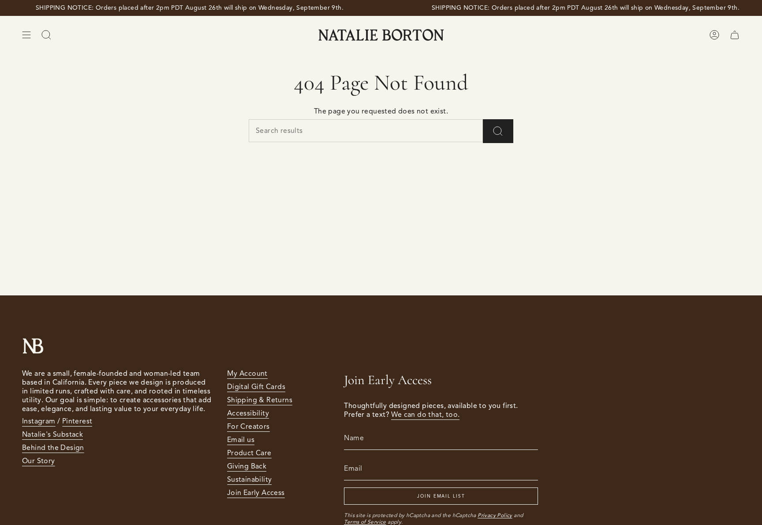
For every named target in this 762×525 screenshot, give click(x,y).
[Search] (498, 131)
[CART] (735, 35)
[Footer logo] (33, 346)
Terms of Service (365, 521)
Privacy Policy (495, 515)
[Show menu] (26, 35)
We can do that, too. (425, 414)
